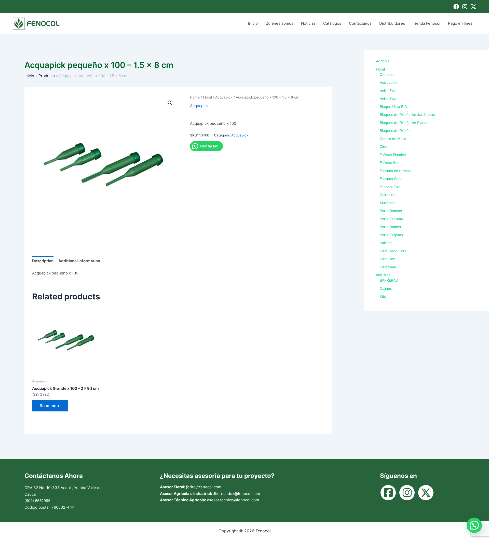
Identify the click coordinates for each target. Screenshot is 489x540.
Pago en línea (460, 23)
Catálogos (332, 23)
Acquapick (224, 97)
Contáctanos (360, 23)
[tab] (42, 261)
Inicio (253, 23)
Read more (50, 405)
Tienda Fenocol (426, 23)
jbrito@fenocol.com (203, 486)
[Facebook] (456, 6)
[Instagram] (465, 6)
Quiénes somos (279, 23)
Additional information (79, 260)
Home (195, 97)
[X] (473, 6)
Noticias (308, 23)
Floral (207, 97)
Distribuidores (392, 23)
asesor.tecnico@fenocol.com (233, 499)
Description (42, 260)
